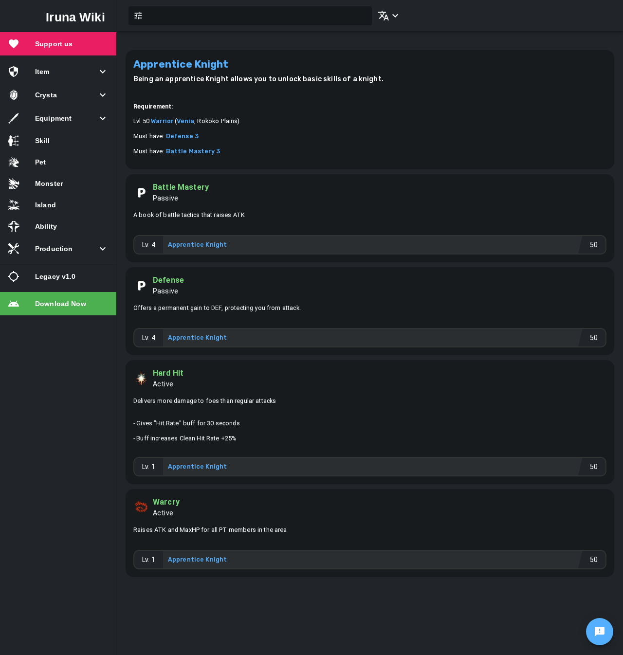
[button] (386, 15)
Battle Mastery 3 (193, 151)
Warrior (162, 121)
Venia (185, 121)
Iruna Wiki (75, 17)
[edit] (599, 631)
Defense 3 (182, 136)
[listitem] (58, 43)
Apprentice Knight (197, 244)
